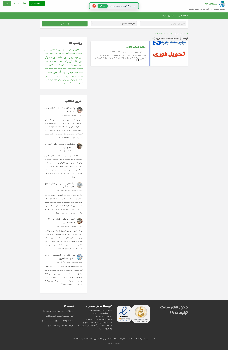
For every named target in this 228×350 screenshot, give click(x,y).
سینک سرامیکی (71, 68)
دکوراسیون (78, 65)
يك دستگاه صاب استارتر (102, 313)
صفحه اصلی (183, 15)
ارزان (69, 50)
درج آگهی (69, 311)
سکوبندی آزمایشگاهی (59, 64)
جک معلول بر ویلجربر (104, 316)
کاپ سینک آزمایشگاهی (70, 83)
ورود (7, 3)
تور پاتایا (78, 61)
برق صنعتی (56, 49)
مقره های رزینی (78, 80)
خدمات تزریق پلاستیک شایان (100, 310)
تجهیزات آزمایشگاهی (74, 53)
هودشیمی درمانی (62, 80)
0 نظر (61, 115)
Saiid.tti (112, 52)
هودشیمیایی (70, 80)
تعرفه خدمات (113, 339)
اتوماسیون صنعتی (136, 52)
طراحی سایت (67, 72)
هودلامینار (53, 80)
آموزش (75, 49)
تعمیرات (51, 53)
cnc (81, 50)
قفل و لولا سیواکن (69, 77)
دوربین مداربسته (51, 61)
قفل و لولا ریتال (79, 77)
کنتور (62, 83)
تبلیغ (58, 321)
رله (72, 65)
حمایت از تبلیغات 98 (81, 339)
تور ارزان (73, 57)
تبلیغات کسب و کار (66, 325)
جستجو (64, 24)
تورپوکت (68, 61)
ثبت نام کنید (19, 3)
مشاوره (47, 76)
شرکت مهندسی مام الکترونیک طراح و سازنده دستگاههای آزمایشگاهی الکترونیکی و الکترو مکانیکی (95, 325)
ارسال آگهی (35, 3)
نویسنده (75, 115)
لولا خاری (55, 77)
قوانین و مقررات (168, 15)
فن (45, 72)
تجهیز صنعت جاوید (136, 47)
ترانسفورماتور (59, 53)
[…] (137, 60)
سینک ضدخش (53, 68)
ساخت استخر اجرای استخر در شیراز (99, 319)
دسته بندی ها (149, 339)
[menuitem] (37, 3)
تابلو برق (47, 50)
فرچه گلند (49, 72)
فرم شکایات (137, 339)
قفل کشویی (61, 77)
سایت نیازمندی (50, 311)
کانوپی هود (80, 83)
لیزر (51, 77)
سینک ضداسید (62, 68)
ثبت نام (61, 311)
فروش (57, 72)
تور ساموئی (50, 57)
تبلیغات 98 (211, 4)
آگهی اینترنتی (68, 316)
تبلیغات (59, 316)
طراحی (76, 72)
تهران (46, 53)
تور (81, 57)
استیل (64, 50)
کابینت (47, 80)
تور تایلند (62, 57)
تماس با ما (94, 339)
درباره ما (103, 339)
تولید (60, 61)
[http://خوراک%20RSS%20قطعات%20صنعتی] (152, 38)
